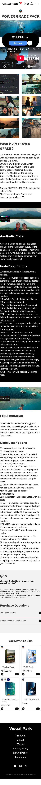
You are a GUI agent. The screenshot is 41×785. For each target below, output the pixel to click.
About (20, 739)
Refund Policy (20, 752)
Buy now (18, 43)
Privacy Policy (20, 748)
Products (20, 735)
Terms (20, 744)
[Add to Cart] (2, 674)
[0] (25, 4)
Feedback (20, 757)
